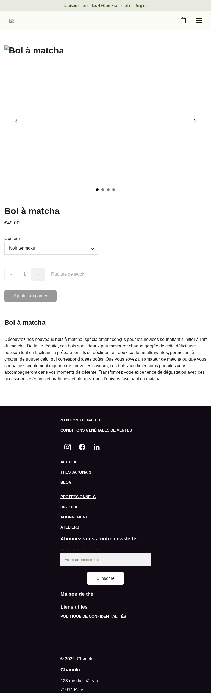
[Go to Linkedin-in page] (96, 447)
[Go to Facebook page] (82, 447)
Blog (66, 482)
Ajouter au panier (30, 295)
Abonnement (74, 517)
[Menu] (199, 20)
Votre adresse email (79, 549)
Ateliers (69, 527)
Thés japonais (75, 472)
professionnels (78, 497)
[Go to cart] (183, 20)
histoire (69, 507)
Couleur (12, 238)
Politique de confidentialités (93, 616)
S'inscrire (105, 578)
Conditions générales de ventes (96, 430)
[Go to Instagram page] (67, 447)
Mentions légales (80, 420)
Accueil (68, 462)
